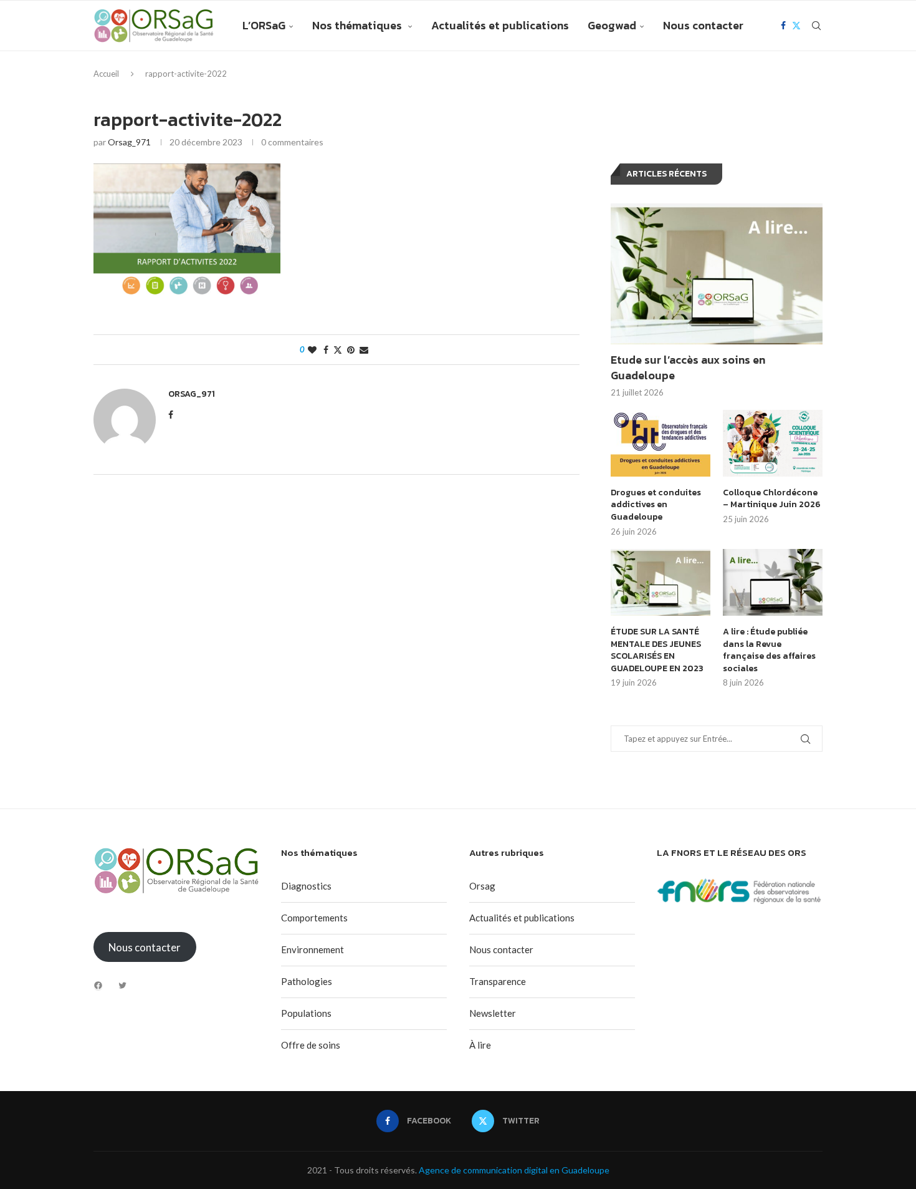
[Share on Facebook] (325, 349)
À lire (480, 1045)
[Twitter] (796, 26)
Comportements (314, 917)
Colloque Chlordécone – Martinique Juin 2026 (772, 499)
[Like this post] (312, 349)
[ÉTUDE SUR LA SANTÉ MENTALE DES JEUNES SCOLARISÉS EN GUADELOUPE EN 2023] (660, 582)
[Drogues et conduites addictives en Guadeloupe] (660, 443)
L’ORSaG (263, 25)
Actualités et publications (500, 25)
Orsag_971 (129, 142)
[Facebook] (783, 26)
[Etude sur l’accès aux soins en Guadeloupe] (717, 274)
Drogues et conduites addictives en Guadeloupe (656, 505)
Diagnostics (306, 885)
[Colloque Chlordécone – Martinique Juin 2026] (773, 443)
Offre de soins (310, 1045)
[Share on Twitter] (337, 349)
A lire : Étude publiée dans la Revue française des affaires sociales (769, 650)
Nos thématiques (358, 25)
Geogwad (612, 25)
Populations (306, 1013)
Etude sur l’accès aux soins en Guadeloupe (688, 367)
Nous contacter (703, 25)
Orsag (482, 885)
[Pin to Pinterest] (351, 349)
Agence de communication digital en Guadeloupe (514, 1170)
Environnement (312, 949)
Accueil (106, 74)
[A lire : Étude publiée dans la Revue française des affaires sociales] (773, 582)
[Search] (816, 26)
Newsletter (492, 1013)
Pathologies (306, 981)
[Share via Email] (364, 349)
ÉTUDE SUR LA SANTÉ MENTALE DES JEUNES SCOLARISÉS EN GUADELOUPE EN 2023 (657, 650)
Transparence (497, 981)
